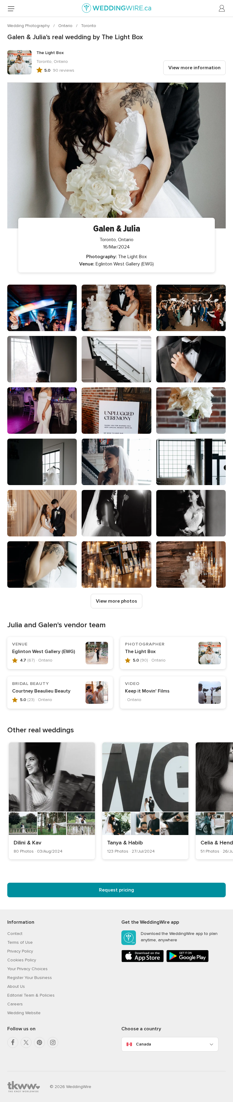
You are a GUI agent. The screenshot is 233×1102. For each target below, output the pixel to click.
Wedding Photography (29, 25)
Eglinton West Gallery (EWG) (43, 652)
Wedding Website (24, 1012)
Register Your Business (29, 977)
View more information (194, 68)
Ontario (66, 25)
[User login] (222, 8)
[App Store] (142, 960)
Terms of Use (20, 942)
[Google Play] (187, 960)
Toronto (88, 25)
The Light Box (140, 652)
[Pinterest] (39, 1042)
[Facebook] (12, 1042)
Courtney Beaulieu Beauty (41, 691)
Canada (143, 1044)
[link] (52, 800)
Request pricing (116, 890)
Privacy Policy (20, 951)
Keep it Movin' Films (147, 691)
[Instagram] (52, 1042)
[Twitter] (26, 1042)
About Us (16, 986)
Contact (14, 933)
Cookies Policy (21, 960)
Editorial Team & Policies (31, 995)
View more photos (116, 601)
